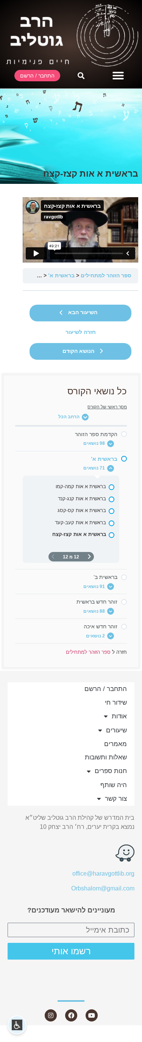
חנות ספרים (111, 771)
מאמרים (115, 744)
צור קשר (116, 798)
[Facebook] (71, 1015)
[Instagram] (51, 1015)
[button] (118, 75)
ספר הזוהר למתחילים (106, 275)
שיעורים (116, 730)
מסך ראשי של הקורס (107, 407)
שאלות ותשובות (106, 757)
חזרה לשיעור (81, 332)
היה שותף (113, 785)
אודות (119, 716)
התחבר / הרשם (105, 689)
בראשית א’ (61, 275)
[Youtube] (92, 1015)
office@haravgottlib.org (103, 873)
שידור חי (116, 702)
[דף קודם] (89, 556)
